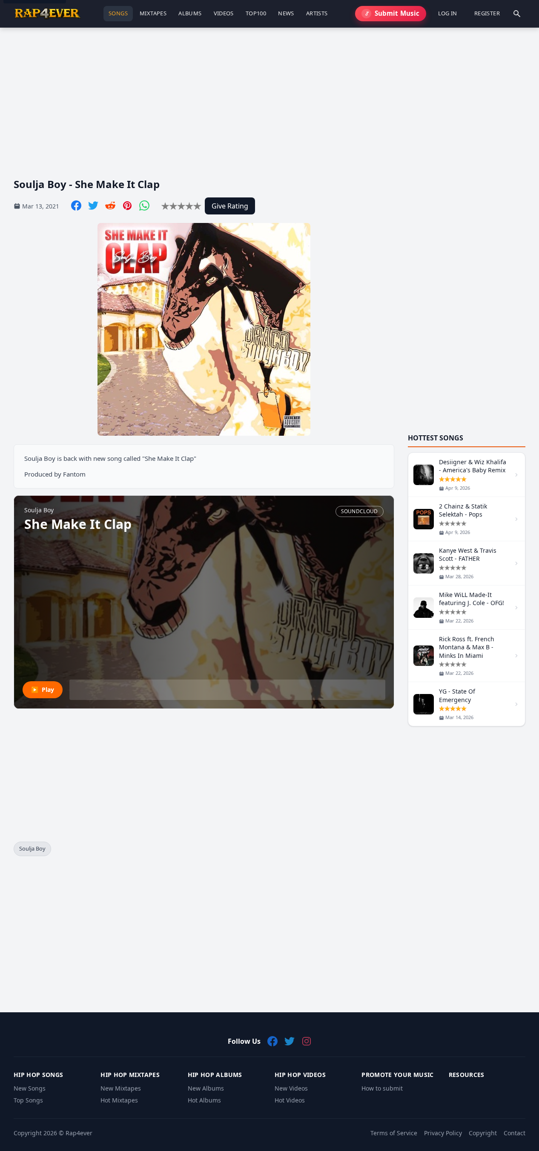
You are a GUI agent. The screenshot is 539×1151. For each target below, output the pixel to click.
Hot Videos (290, 1100)
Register (487, 13)
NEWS (286, 13)
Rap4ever (79, 1133)
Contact (514, 1133)
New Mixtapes (120, 1088)
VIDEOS (224, 13)
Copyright (483, 1133)
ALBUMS (189, 13)
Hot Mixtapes (119, 1100)
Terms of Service (393, 1133)
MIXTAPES (153, 13)
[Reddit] (110, 205)
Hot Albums (204, 1100)
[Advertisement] (269, 95)
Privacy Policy (443, 1133)
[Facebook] (76, 205)
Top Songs (28, 1100)
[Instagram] (306, 1041)
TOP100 (256, 13)
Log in (447, 13)
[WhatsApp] (144, 205)
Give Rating (230, 206)
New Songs (30, 1088)
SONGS (118, 13)
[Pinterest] (127, 205)
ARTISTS (317, 13)
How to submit (382, 1088)
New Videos (291, 1088)
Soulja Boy (32, 848)
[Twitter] (93, 205)
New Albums (206, 1088)
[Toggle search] (516, 13)
